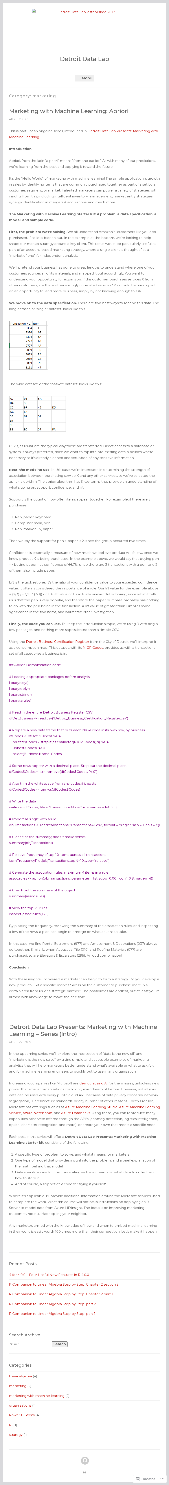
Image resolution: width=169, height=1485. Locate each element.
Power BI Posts (22, 1415)
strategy (15, 1435)
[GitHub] (85, 1461)
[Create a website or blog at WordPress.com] (84, 1473)
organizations (20, 1405)
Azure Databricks (75, 1113)
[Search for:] (30, 1344)
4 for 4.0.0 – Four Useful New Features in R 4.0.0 (49, 1275)
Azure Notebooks (37, 1113)
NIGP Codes (93, 647)
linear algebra (20, 1376)
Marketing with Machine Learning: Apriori (69, 111)
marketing (17, 1386)
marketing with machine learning (36, 1396)
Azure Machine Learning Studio (91, 1107)
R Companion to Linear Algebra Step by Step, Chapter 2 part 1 (61, 1294)
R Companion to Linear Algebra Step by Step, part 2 (52, 1304)
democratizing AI (93, 1083)
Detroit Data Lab (84, 59)
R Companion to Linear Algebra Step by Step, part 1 (52, 1314)
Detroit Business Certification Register (57, 642)
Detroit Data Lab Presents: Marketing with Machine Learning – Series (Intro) (83, 1030)
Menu (86, 78)
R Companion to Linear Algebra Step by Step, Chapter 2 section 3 (64, 1284)
